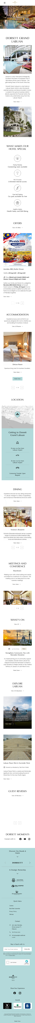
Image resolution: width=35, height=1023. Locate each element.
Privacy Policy (13, 911)
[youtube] (25, 839)
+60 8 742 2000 (16, 932)
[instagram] (29, 839)
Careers (11, 905)
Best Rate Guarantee (14, 908)
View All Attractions (16, 691)
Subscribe (27, 949)
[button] (22, 303)
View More (16, 102)
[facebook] (20, 839)
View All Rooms (16, 326)
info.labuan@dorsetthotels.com (18, 936)
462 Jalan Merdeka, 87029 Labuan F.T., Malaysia (17, 927)
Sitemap (11, 914)
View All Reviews (16, 795)
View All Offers (16, 227)
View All (16, 624)
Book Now (17, 1021)
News (24, 648)
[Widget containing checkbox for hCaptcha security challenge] (17, 962)
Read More (17, 670)
